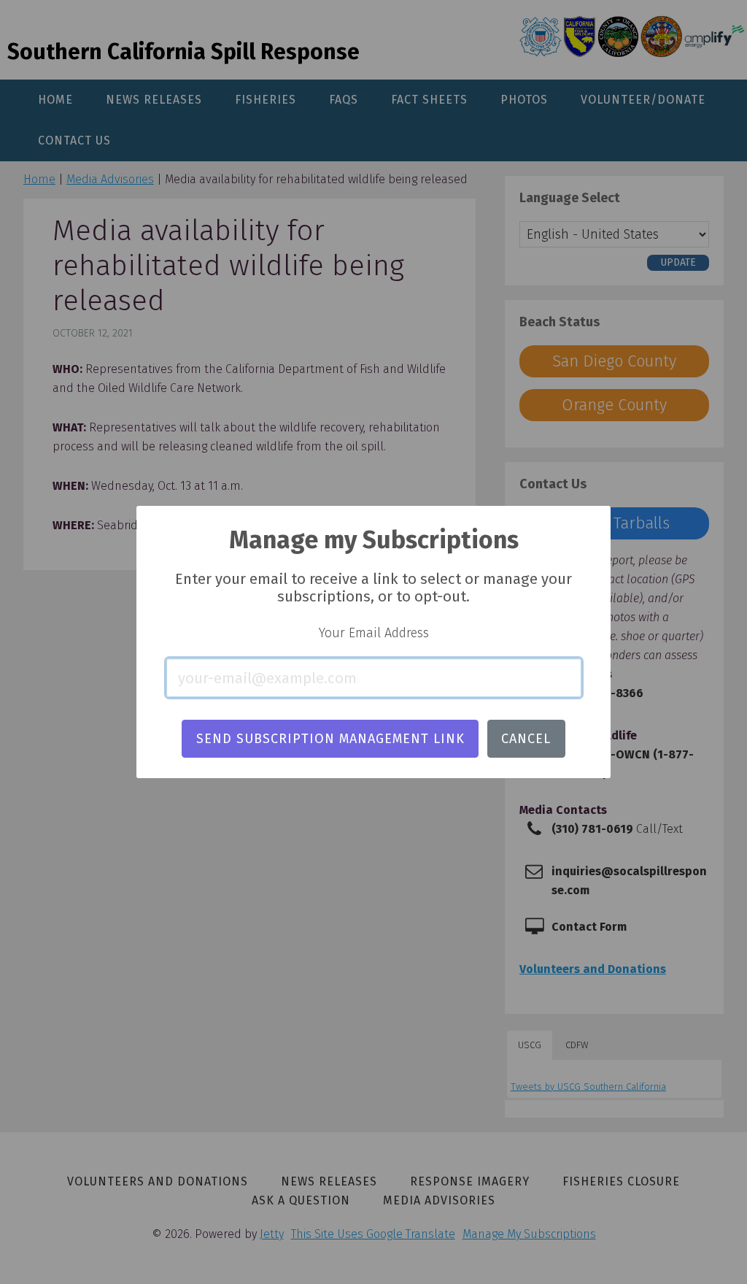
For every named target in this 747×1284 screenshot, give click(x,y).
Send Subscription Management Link (330, 739)
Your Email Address (374, 633)
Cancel (526, 739)
